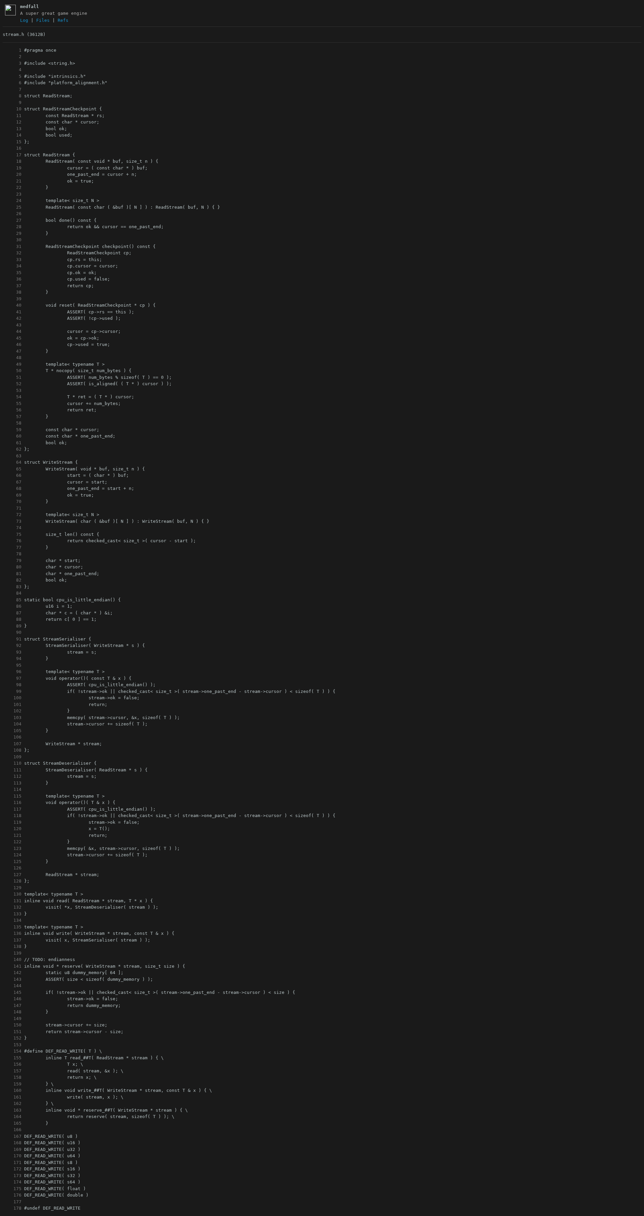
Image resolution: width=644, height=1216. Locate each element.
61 (12, 442)
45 (12, 338)
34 (12, 265)
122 (12, 841)
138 (12, 946)
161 (12, 1097)
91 (12, 639)
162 (12, 1103)
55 (12, 403)
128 (12, 880)
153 (12, 1044)
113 (12, 783)
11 (12, 115)
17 (12, 154)
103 (12, 717)
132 (12, 907)
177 (12, 1201)
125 (12, 861)
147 (12, 1005)
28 (12, 226)
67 (12, 482)
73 (12, 521)
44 (12, 331)
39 (12, 298)
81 (12, 573)
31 (12, 246)
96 (12, 671)
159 (12, 1083)
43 (12, 324)
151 (12, 1031)
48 (12, 357)
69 (12, 495)
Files (43, 20)
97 (12, 678)
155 (12, 1057)
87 (12, 612)
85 (12, 599)
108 (12, 750)
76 (12, 540)
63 (12, 455)
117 (12, 809)
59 (12, 429)
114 (12, 789)
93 (12, 652)
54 (12, 396)
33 (12, 259)
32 (12, 252)
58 (12, 422)
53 (12, 390)
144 (12, 985)
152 (12, 1038)
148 (12, 1011)
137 (12, 940)
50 (12, 370)
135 (12, 926)
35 (12, 272)
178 (12, 1208)
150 (12, 1024)
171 (12, 1162)
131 (12, 900)
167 (12, 1136)
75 (12, 534)
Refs (63, 20)
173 (12, 1175)
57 (12, 416)
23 (12, 194)
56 (12, 409)
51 (12, 377)
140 (12, 959)
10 (12, 108)
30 (12, 239)
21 (12, 181)
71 (12, 508)
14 (12, 135)
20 (12, 174)
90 (12, 632)
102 (12, 710)
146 (12, 998)
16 (12, 148)
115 (12, 796)
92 (12, 645)
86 (12, 606)
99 (12, 691)
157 (12, 1070)
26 (12, 213)
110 (12, 763)
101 (12, 704)
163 (12, 1110)
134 (12, 920)
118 (12, 815)
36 (12, 279)
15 (12, 141)
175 (12, 1188)
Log (24, 20)
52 (12, 383)
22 (12, 187)
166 (12, 1129)
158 (12, 1077)
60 (12, 436)
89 (12, 625)
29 (12, 233)
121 (12, 835)
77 (12, 547)
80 (12, 566)
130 (12, 894)
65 (12, 468)
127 (12, 874)
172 (12, 1168)
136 (12, 933)
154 (12, 1051)
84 (12, 593)
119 (12, 822)
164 (12, 1116)
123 (12, 848)
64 (12, 462)
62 (12, 449)
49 (12, 364)
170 (12, 1155)
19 (12, 167)
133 (12, 913)
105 (12, 730)
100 (12, 697)
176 (12, 1195)
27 (12, 220)
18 (12, 161)
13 (12, 128)
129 (12, 887)
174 (12, 1181)
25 (12, 207)
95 (12, 665)
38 (12, 292)
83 (12, 586)
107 (12, 743)
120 (12, 828)
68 (12, 488)
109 (12, 756)
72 (12, 514)
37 (12, 285)
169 (12, 1149)
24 (12, 200)
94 (12, 658)
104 (12, 723)
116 (12, 802)
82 (12, 579)
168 (12, 1142)
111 (12, 769)
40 (12, 305)
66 (12, 475)
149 (12, 1018)
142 (12, 972)
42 (12, 318)
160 (12, 1090)
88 (12, 619)
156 (12, 1064)
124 (12, 854)
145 (12, 992)
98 (12, 684)
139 (12, 953)
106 (12, 737)
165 (12, 1123)
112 (12, 776)
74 (12, 527)
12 (12, 121)
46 (12, 344)
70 (12, 501)
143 (12, 979)
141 (12, 966)
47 (12, 351)
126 (12, 867)
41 (12, 311)
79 (12, 560)
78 (12, 553)
